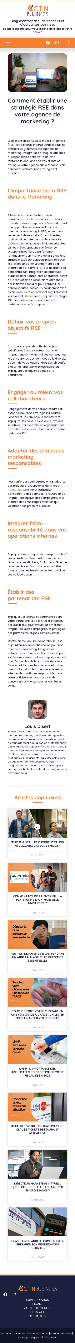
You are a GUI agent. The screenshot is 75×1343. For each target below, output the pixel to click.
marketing (15, 490)
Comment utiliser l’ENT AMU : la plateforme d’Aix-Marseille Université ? (37, 899)
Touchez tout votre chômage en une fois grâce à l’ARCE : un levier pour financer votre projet (37, 1014)
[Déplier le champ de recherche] (68, 42)
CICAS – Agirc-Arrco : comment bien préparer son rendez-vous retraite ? (37, 1244)
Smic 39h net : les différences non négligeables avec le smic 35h (37, 844)
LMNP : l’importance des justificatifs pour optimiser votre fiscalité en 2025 (37, 1072)
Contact (44, 1333)
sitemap (23, 1337)
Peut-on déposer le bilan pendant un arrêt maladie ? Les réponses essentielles (37, 957)
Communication (37, 1300)
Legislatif (37, 1312)
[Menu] (8, 43)
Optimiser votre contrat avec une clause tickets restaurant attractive (37, 1129)
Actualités (38, 1316)
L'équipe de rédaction (43, 1337)
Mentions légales (61, 1333)
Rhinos (29, 296)
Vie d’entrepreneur (37, 1308)
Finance (37, 1304)
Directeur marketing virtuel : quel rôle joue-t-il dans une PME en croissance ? (38, 1187)
